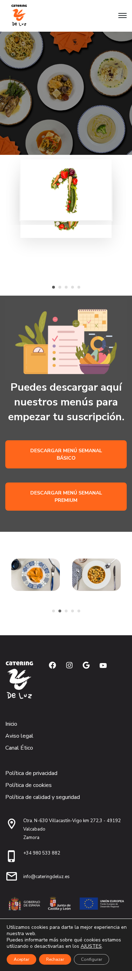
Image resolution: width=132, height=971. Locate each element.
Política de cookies (28, 785)
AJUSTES (91, 946)
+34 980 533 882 (41, 853)
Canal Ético (19, 748)
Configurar (91, 959)
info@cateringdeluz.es (46, 877)
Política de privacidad (31, 773)
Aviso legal (19, 736)
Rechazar (55, 959)
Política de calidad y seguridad (42, 797)
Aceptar (21, 959)
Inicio (11, 724)
